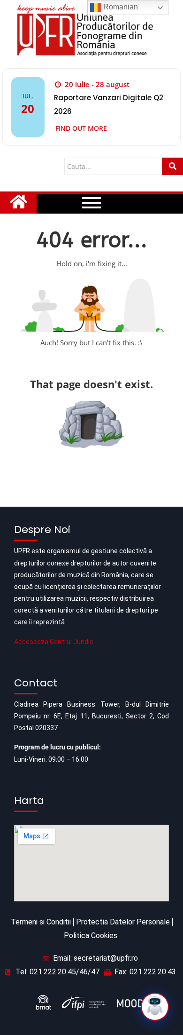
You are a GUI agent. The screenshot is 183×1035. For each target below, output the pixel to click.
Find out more (81, 128)
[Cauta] (172, 166)
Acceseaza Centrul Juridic (53, 641)
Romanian (119, 7)
